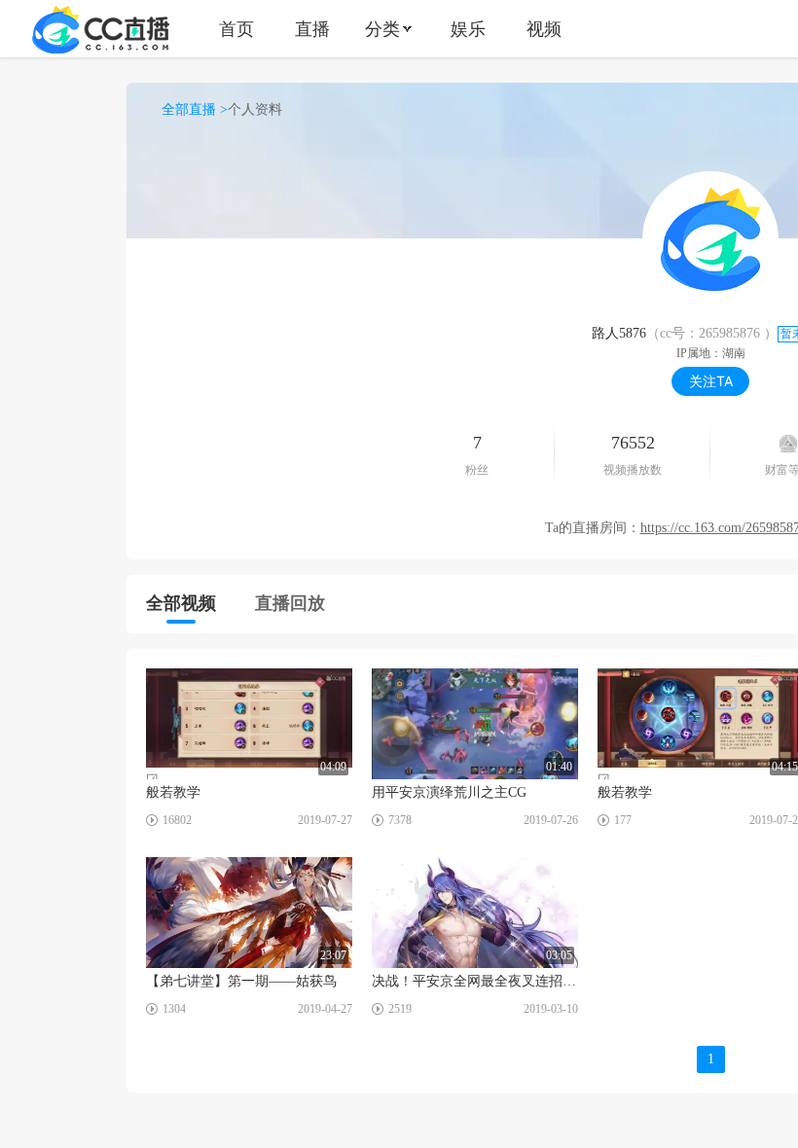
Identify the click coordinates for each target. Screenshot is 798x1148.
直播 (312, 28)
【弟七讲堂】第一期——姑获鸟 (241, 981)
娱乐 (468, 28)
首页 (236, 28)
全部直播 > (195, 109)
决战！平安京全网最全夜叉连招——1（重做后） (475, 981)
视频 (544, 28)
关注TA (711, 381)
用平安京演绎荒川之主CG (449, 792)
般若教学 (173, 792)
